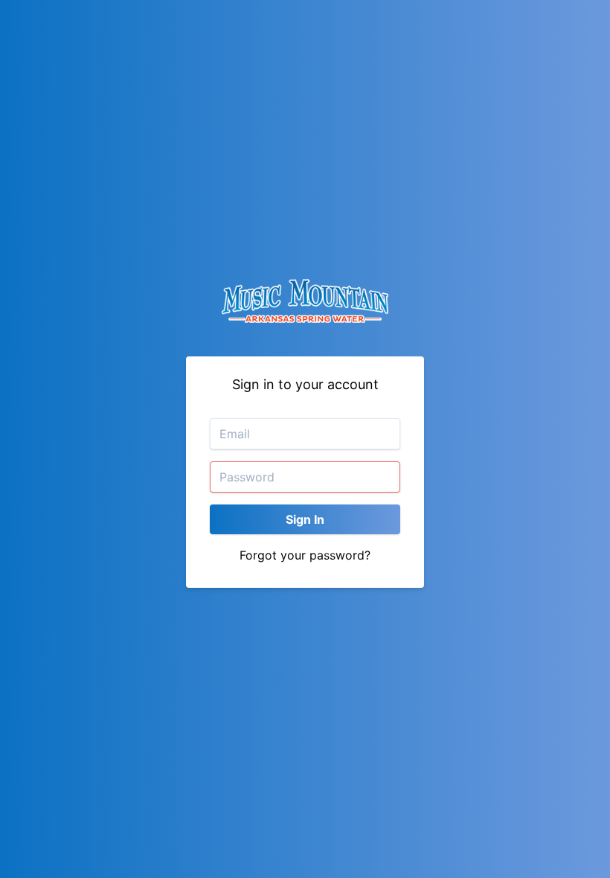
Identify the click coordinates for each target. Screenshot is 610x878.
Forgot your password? (305, 555)
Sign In (305, 519)
